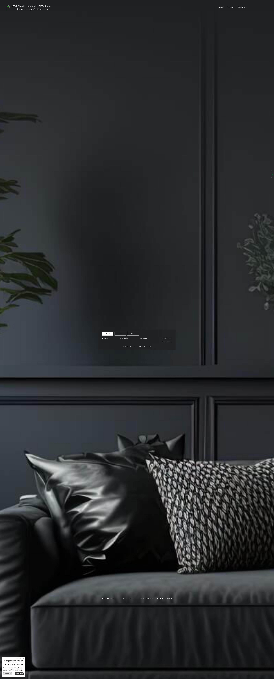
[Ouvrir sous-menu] (233, 7)
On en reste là (19, 658)
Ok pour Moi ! (19, 673)
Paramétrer (7, 673)
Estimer (133, 333)
